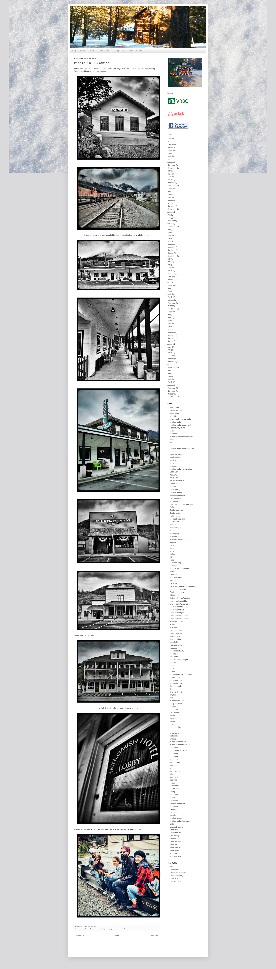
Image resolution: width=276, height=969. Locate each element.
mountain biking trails (178, 481)
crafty (172, 669)
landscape (174, 748)
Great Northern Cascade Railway (109, 829)
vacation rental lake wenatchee (182, 448)
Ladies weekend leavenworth (181, 504)
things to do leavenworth (179, 569)
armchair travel (175, 636)
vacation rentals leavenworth (181, 821)
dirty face (173, 695)
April (169, 139)
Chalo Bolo (174, 878)
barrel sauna (175, 516)
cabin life (173, 416)
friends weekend (176, 712)
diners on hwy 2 (176, 692)
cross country (175, 677)
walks (172, 824)
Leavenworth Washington (180, 604)
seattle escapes (176, 460)
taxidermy (173, 809)
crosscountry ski (176, 680)
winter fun (173, 845)
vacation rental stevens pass (181, 469)
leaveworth (174, 754)
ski (171, 557)
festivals (173, 542)
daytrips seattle (175, 528)
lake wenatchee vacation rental (182, 437)
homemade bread (177, 718)
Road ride (173, 627)
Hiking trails (174, 595)
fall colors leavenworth (178, 539)
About (82, 50)
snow (172, 463)
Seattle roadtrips (176, 513)
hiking (172, 431)
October (170, 224)
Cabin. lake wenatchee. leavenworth (184, 586)
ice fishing (174, 724)
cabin (172, 451)
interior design (175, 727)
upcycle (173, 815)
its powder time (175, 733)
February (171, 142)
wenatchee (174, 830)
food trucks (174, 710)
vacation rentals (176, 492)
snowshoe (174, 566)
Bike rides (173, 581)
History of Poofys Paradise (180, 598)
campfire (173, 663)
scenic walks (175, 457)
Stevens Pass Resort (178, 873)
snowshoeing (175, 490)
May (169, 153)
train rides (122, 929)
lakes (172, 545)
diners (172, 531)
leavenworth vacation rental (180, 419)
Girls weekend (175, 498)
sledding (173, 487)
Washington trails (176, 630)
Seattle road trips (176, 510)
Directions (104, 50)
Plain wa (173, 625)
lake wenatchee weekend (180, 745)
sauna (172, 446)
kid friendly (174, 736)
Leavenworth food (177, 610)
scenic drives (175, 484)
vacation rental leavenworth (180, 425)
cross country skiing (177, 428)
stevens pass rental (177, 803)
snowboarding (175, 563)
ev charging (174, 534)
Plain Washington (176, 622)
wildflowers (174, 472)
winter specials (175, 847)
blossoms (173, 648)
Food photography (177, 592)
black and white (176, 645)
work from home (176, 578)
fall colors (173, 537)
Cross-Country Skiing (178, 589)
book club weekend (177, 519)
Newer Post (79, 936)
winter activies (175, 842)
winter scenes (175, 575)
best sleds (174, 642)
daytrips (173, 525)
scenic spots (174, 786)
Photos (93, 50)
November (171, 147)
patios (172, 548)
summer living (175, 806)
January (170, 145)
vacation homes (176, 818)
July (169, 171)
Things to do (119, 50)
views (172, 572)
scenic (172, 783)
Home (117, 936)
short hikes (174, 795)
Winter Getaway (176, 633)
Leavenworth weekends (179, 619)
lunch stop (88, 929)
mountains (174, 760)
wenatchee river (176, 833)
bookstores (174, 654)
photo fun (173, 765)
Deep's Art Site (175, 882)
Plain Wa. (173, 475)
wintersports (174, 850)
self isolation (174, 789)
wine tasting (174, 836)
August (170, 150)
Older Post (154, 936)
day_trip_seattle (176, 686)
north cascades (98, 929)
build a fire (174, 657)
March (169, 180)
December (171, 183)
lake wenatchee (176, 410)
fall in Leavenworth (177, 701)
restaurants (174, 777)
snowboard (174, 801)
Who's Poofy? (135, 50)
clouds (172, 666)
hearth (172, 715)
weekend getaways (177, 495)
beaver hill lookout (177, 639)
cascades (173, 434)
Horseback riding (176, 501)
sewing (172, 792)
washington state (176, 827)
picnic (117, 929)
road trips (173, 780)
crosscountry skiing (177, 683)
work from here (175, 856)
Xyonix (172, 867)
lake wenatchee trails (178, 742)
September (171, 168)
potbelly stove (175, 771)
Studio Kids (174, 870)
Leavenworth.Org (176, 876)
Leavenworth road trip (178, 601)
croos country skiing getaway (181, 674)
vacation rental (175, 422)
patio (172, 443)
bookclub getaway (177, 651)
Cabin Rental (175, 583)
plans (172, 768)
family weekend (176, 704)
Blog (74, 50)
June (169, 174)
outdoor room (175, 762)
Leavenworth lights (177, 613)
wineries (173, 839)
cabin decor (174, 522)
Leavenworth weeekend (179, 616)
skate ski (173, 554)
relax (172, 774)
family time (174, 478)
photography (109, 929)
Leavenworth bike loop (178, 607)
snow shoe (174, 798)
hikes (82, 929)
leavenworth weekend (178, 751)
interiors (173, 730)
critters (172, 671)
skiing (172, 560)
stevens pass (175, 466)
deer (171, 689)
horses (172, 721)
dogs (172, 698)
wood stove (174, 853)
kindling (173, 739)
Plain (172, 507)
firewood (173, 707)
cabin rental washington (179, 660)
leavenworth (174, 413)
